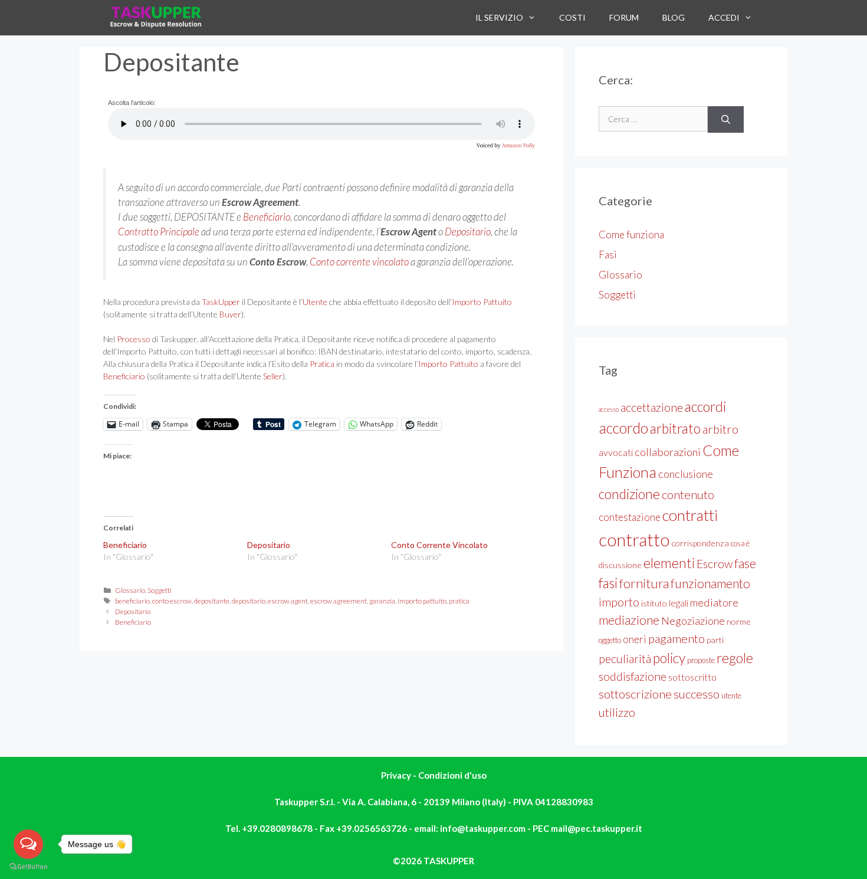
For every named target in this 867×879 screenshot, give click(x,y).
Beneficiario (266, 217)
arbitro (720, 429)
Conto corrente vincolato (359, 261)
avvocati (616, 452)
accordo (623, 428)
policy (669, 658)
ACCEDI (724, 17)
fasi (608, 583)
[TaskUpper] (157, 17)
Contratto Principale (158, 231)
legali (678, 602)
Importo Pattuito (482, 302)
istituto (654, 603)
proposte (701, 660)
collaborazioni (668, 451)
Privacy (397, 775)
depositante (211, 600)
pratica (459, 600)
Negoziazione (693, 620)
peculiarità (625, 658)
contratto (634, 539)
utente (731, 695)
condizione (629, 494)
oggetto (610, 640)
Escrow (715, 563)
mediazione (629, 620)
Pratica (322, 364)
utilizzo (617, 712)
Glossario (130, 590)
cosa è (740, 543)
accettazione (651, 407)
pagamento (676, 638)
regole (735, 658)
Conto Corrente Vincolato (439, 545)
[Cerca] (726, 119)
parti (715, 640)
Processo (133, 339)
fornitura (644, 583)
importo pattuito (422, 600)
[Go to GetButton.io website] (28, 867)
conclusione (685, 473)
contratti (690, 515)
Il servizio (499, 17)
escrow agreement (338, 600)
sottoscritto (692, 677)
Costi (572, 17)
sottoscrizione (635, 694)
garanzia (382, 600)
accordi (705, 406)
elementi (669, 563)
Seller (273, 376)
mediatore (714, 602)
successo (697, 694)
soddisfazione (632, 676)
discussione (620, 565)
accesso (609, 409)
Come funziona (631, 234)
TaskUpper (221, 302)
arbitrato (675, 428)
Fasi (608, 254)
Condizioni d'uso (452, 775)
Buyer (230, 314)
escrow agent (288, 600)
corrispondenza (700, 543)
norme (739, 621)
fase (745, 563)
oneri (634, 639)
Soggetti (159, 590)
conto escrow (172, 600)
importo (619, 602)
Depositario (468, 231)
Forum (624, 17)
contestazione (630, 517)
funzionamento (710, 583)
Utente (315, 302)
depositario (248, 600)
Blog (673, 17)
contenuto (688, 494)
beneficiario (132, 600)
